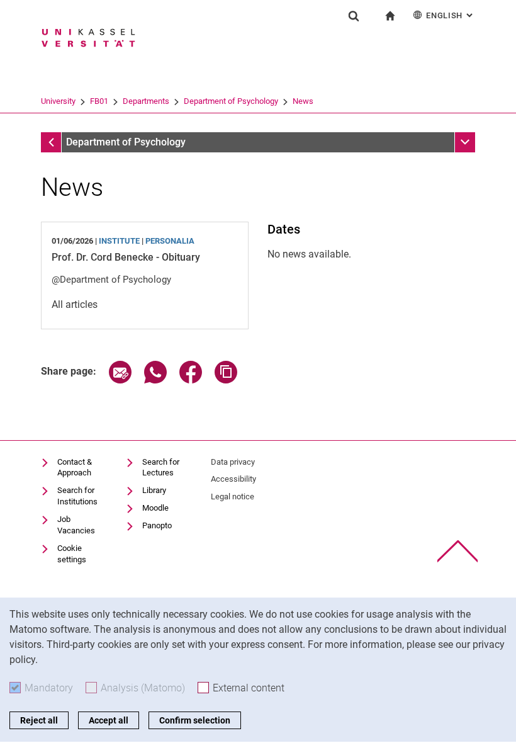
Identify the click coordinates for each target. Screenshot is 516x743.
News (303, 101)
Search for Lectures (160, 467)
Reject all (39, 720)
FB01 (99, 101)
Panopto (157, 525)
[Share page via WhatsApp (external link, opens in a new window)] (155, 380)
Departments (146, 101)
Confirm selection (194, 720)
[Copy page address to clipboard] (226, 380)
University (58, 101)
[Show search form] (353, 15)
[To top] (457, 551)
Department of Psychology (231, 101)
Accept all (108, 720)
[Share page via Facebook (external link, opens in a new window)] (190, 380)
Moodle (155, 508)
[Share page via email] (120, 380)
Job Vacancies (76, 524)
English (450, 15)
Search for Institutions (77, 495)
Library (154, 490)
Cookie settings (71, 553)
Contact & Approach (74, 467)
